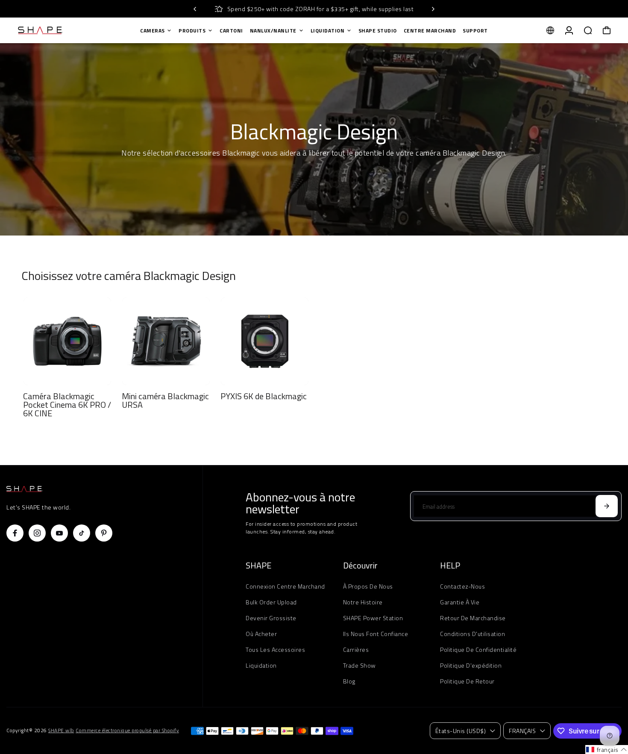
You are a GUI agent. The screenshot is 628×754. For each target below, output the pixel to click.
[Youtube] (59, 533)
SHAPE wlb (61, 730)
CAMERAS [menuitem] (152, 31)
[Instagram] (37, 533)
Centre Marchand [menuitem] (430, 31)
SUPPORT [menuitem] (475, 31)
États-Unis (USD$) (460, 730)
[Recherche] (587, 30)
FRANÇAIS (522, 730)
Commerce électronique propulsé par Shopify (127, 730)
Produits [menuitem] (192, 31)
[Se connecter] (569, 30)
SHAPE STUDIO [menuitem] (377, 31)
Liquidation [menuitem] (328, 31)
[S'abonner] (607, 506)
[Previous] (195, 9)
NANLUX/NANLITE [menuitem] (273, 31)
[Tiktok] (81, 533)
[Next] (433, 9)
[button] (606, 749)
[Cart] (606, 30)
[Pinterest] (103, 533)
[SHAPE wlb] (66, 30)
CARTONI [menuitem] (231, 31)
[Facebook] (14, 533)
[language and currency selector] (550, 30)
